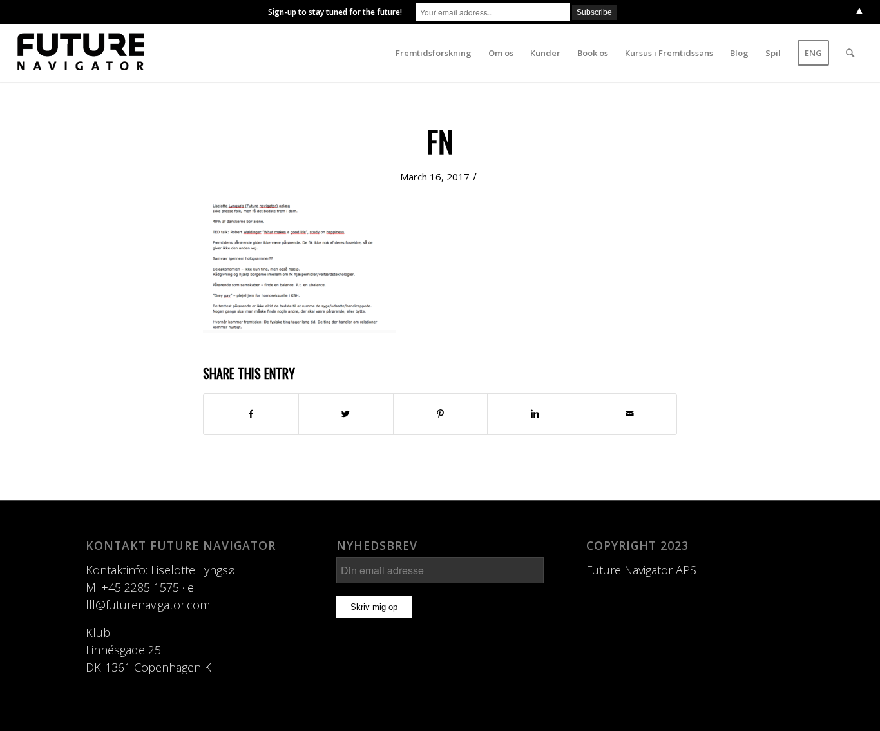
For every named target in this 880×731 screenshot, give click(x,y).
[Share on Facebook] (251, 414)
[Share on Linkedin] (535, 414)
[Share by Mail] (629, 414)
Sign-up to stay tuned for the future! (335, 11)
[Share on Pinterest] (441, 414)
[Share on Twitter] (346, 414)
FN (440, 140)
